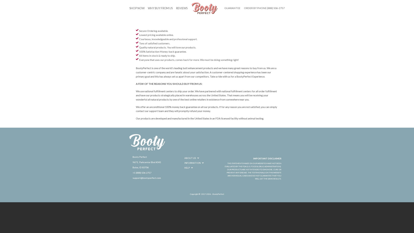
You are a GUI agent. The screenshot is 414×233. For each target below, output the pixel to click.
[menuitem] (137, 8)
